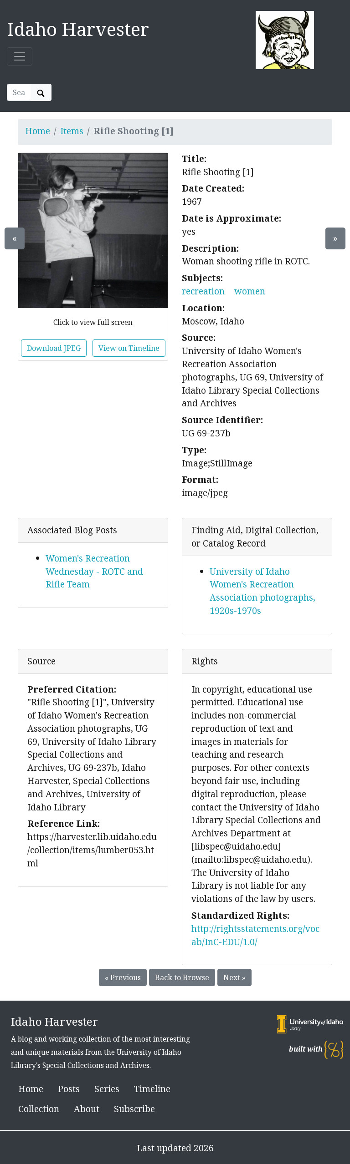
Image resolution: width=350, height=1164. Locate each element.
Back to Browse (182, 977)
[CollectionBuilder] (333, 1049)
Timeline (152, 1089)
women (249, 291)
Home (37, 131)
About (86, 1109)
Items (71, 131)
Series (106, 1089)
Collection (38, 1109)
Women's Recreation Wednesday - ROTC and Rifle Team (94, 571)
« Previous (123, 977)
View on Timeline (129, 348)
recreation (203, 291)
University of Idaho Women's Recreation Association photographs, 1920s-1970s (262, 591)
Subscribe (134, 1109)
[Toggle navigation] (19, 56)
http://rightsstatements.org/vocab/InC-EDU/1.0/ (255, 935)
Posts (69, 1089)
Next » (234, 977)
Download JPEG (54, 348)
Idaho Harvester (78, 28)
